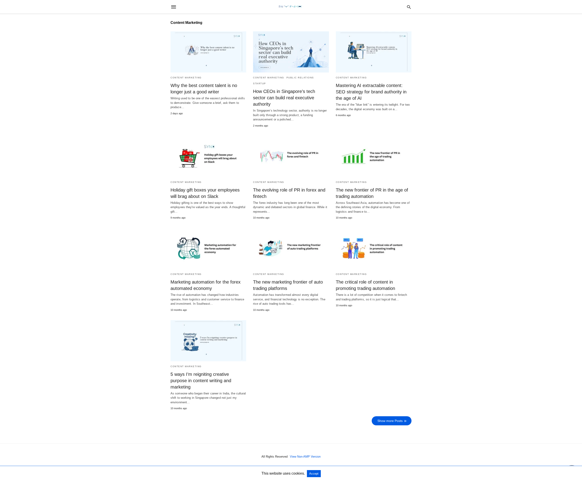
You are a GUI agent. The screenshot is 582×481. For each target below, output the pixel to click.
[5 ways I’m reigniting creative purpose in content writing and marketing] (208, 340)
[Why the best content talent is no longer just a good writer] (208, 51)
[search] (408, 7)
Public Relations (300, 77)
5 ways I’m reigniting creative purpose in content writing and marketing (201, 380)
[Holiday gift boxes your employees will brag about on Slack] (208, 156)
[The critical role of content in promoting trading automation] (373, 248)
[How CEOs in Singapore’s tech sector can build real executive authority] (291, 51)
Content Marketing (186, 77)
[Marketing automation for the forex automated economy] (208, 248)
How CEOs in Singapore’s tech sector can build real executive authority (284, 98)
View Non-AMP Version (305, 456)
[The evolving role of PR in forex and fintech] (291, 156)
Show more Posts (390, 421)
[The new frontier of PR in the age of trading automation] (373, 156)
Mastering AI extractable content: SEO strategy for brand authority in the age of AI (371, 92)
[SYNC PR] (290, 7)
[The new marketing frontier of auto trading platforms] (291, 248)
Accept (314, 473)
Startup (259, 83)
